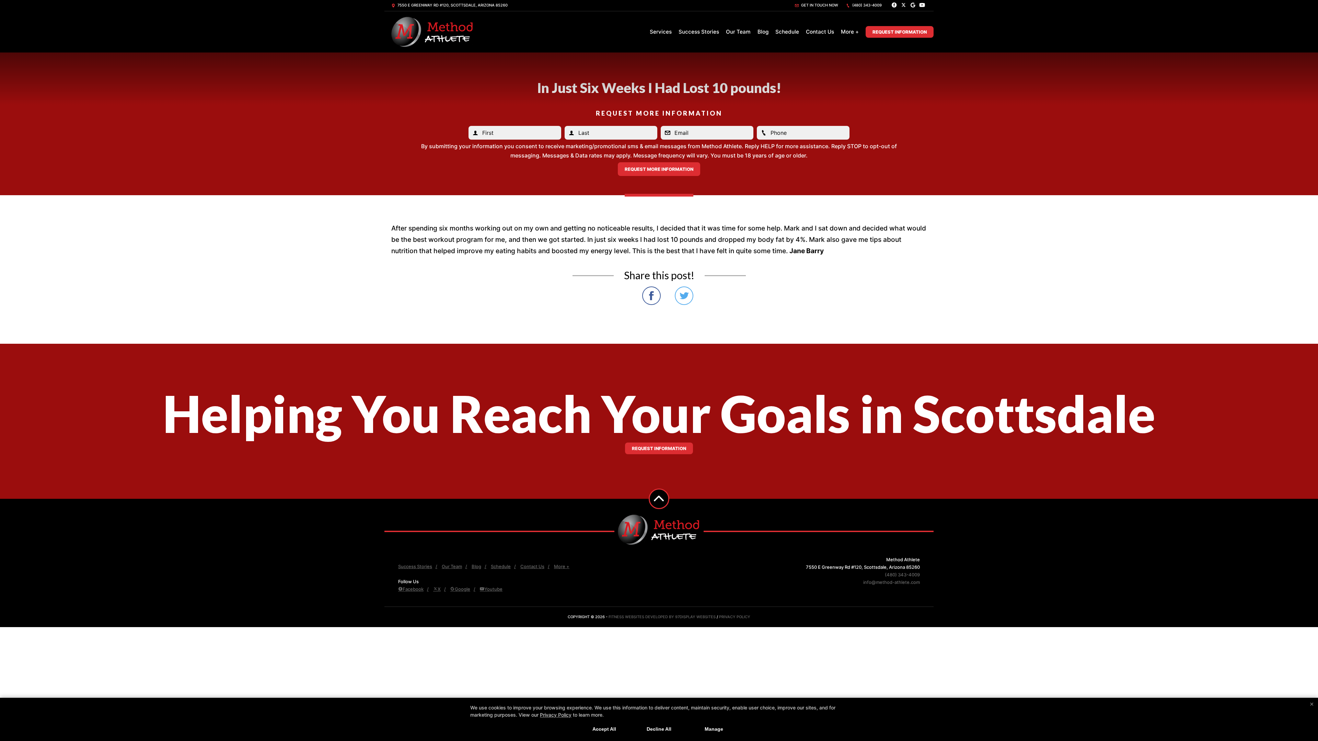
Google (462, 589)
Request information (659, 448)
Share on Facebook (651, 295)
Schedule (787, 31)
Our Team (738, 31)
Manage (714, 729)
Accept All (604, 729)
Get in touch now (819, 5)
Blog (763, 31)
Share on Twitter (684, 295)
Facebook (413, 589)
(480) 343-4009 (866, 5)
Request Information (899, 32)
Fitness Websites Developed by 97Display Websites (663, 616)
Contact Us (820, 31)
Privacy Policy (734, 616)
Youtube (493, 589)
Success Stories (699, 31)
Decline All (659, 729)
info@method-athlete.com (891, 582)
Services (661, 31)
